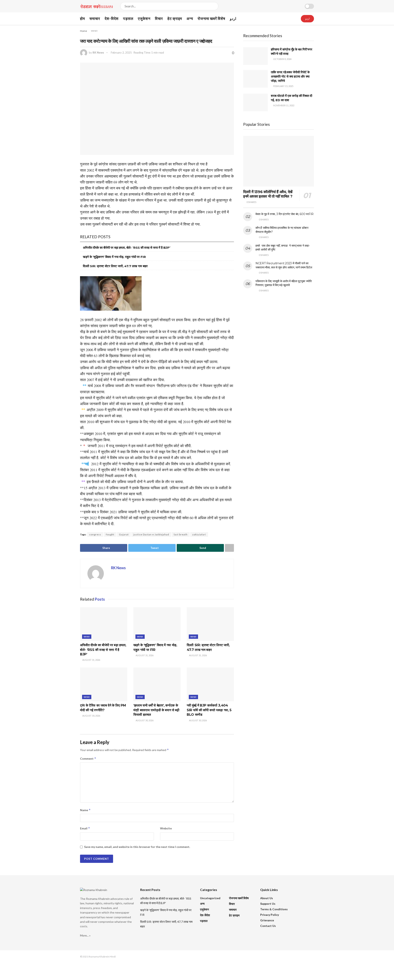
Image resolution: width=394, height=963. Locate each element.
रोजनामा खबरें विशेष (211, 18)
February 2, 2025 (121, 52)
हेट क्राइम (174, 18)
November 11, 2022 (283, 105)
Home (83, 30)
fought (110, 534)
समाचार (94, 18)
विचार (159, 18)
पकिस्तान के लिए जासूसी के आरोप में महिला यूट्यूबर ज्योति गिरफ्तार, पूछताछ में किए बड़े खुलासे (283, 283)
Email (85, 828)
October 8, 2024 (282, 59)
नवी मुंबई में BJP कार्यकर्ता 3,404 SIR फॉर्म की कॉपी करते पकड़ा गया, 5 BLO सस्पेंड (209, 710)
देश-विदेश (112, 18)
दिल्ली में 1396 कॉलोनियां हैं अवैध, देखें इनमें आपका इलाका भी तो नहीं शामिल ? (267, 194)
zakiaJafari (199, 534)
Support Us (267, 903)
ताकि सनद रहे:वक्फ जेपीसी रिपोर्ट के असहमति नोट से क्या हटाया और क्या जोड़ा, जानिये (290, 76)
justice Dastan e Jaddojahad (151, 534)
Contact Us (268, 926)
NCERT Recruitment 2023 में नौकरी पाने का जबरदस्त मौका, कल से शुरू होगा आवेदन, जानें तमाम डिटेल (283, 265)
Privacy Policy (269, 914)
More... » (85, 935)
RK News (98, 52)
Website (166, 828)
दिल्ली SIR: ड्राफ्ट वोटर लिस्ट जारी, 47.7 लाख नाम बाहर (115, 266)
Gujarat (124, 534)
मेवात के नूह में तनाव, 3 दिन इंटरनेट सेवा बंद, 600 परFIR (284, 214)
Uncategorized (210, 898)
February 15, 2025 (283, 86)
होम (82, 18)
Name (85, 810)
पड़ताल (128, 18)
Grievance (267, 920)
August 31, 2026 (91, 659)
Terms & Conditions (274, 909)
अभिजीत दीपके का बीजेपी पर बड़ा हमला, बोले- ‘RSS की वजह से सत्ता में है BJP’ (126, 248)
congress (95, 534)
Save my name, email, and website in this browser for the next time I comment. (137, 846)
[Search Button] (214, 6)
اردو (233, 18)
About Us (266, 898)
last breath (181, 534)
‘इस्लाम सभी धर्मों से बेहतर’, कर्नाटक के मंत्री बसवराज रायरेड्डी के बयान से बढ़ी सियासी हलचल (156, 710)
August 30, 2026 (91, 715)
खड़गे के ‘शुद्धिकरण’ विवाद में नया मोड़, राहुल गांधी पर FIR (114, 257)
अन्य (190, 18)
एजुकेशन (144, 18)
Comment (88, 758)
